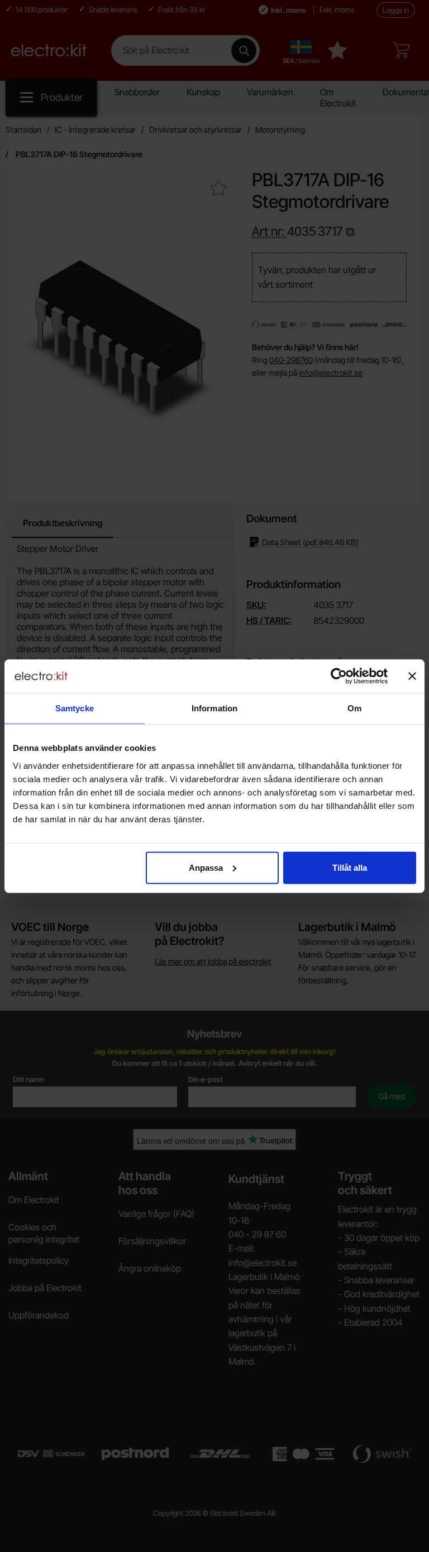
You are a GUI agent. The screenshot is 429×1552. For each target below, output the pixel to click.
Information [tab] (214, 708)
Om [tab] (354, 708)
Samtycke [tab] (74, 708)
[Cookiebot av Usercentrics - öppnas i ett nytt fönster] (339, 676)
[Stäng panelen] (412, 676)
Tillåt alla (349, 867)
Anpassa (206, 867)
